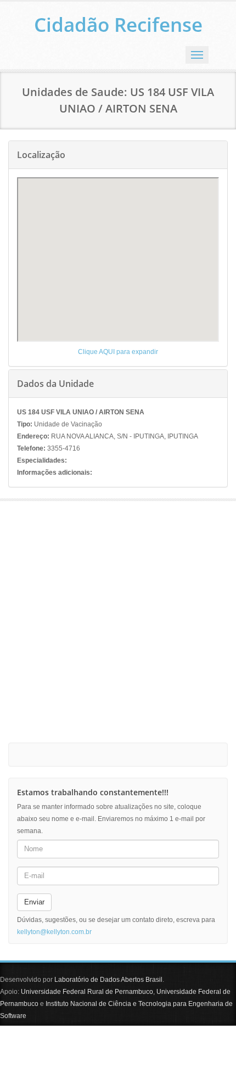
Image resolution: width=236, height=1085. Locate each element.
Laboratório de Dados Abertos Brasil (108, 979)
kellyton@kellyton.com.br (54, 932)
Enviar (34, 902)
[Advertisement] (118, 619)
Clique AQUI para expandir (118, 352)
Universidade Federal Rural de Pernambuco (87, 992)
